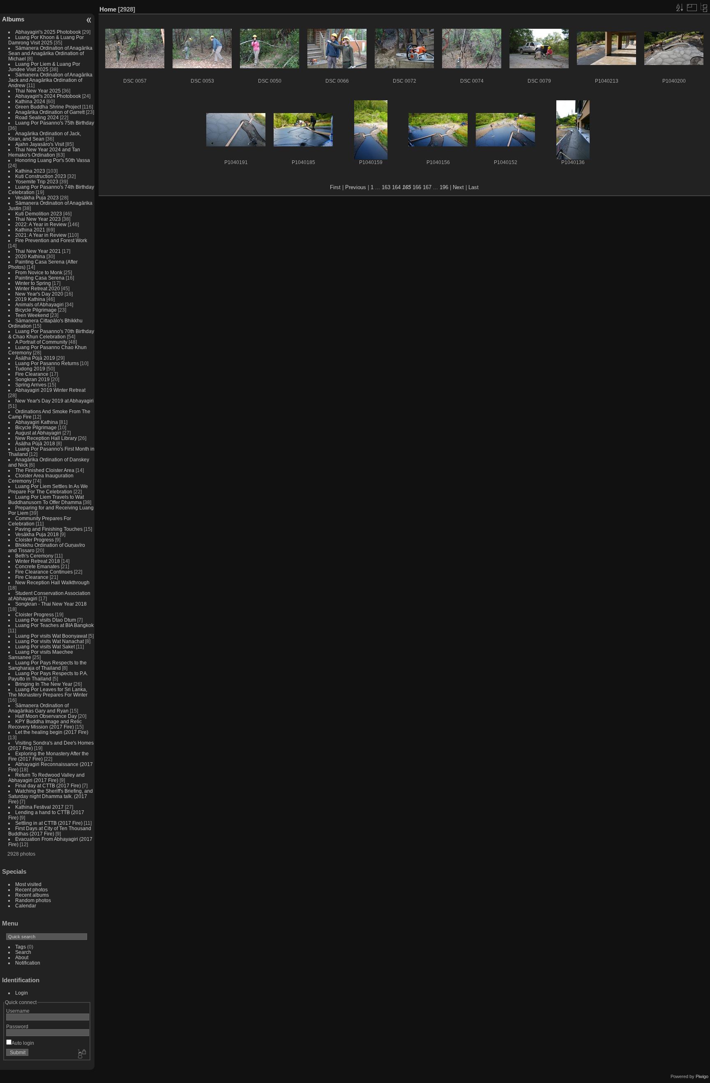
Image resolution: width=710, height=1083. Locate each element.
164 (396, 187)
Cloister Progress (34, 539)
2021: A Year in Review (41, 235)
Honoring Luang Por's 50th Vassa (52, 160)
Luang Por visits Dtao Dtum (45, 619)
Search (23, 952)
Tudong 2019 (30, 368)
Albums (13, 19)
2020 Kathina (30, 256)
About (21, 957)
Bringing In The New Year (43, 684)
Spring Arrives (30, 384)
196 (444, 187)
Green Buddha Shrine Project (48, 106)
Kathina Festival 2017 (39, 807)
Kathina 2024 (30, 101)
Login (21, 992)
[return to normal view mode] (703, 7)
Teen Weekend (32, 315)
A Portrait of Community (41, 342)
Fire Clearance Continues (44, 571)
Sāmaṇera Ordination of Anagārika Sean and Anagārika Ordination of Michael (50, 53)
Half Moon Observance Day (46, 716)
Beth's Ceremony (34, 555)
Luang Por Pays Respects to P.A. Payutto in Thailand (48, 676)
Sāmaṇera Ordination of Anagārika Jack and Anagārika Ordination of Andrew (50, 80)
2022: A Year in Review (41, 224)
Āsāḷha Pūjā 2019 (35, 358)
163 (386, 187)
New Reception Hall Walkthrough (52, 582)
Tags (20, 946)
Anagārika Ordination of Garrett (50, 112)
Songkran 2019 (32, 379)
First (335, 187)
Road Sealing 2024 (37, 117)
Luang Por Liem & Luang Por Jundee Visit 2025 (44, 66)
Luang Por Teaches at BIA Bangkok (54, 625)
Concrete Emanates (37, 566)
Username (18, 1011)
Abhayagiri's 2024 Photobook (48, 96)
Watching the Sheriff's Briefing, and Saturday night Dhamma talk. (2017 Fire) (50, 796)
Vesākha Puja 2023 (37, 197)
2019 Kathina (30, 299)
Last (473, 187)
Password (17, 1026)
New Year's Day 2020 (39, 293)
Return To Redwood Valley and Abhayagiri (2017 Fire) (46, 777)
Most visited (28, 884)
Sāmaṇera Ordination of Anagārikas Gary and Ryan (38, 708)
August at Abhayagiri (38, 432)
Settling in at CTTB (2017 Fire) (49, 823)
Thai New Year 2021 (38, 251)
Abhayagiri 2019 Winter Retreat (50, 390)
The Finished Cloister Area (44, 470)
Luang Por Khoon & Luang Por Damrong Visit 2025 (46, 40)
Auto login (23, 1043)
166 (417, 187)
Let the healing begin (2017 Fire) (51, 732)
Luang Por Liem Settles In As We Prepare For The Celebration (48, 489)
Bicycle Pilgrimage (36, 309)
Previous (355, 187)
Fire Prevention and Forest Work (51, 240)
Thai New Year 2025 (38, 90)
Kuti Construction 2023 (40, 176)
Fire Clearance (31, 374)
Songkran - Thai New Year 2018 (51, 603)
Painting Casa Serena (40, 277)
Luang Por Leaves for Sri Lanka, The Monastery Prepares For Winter (48, 692)
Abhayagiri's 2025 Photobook (48, 32)
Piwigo (702, 1076)
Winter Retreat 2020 (37, 288)
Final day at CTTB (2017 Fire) (48, 785)
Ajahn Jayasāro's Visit (39, 144)
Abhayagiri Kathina (36, 422)
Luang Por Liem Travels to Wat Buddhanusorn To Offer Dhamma (46, 499)
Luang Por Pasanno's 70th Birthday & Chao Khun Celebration (51, 334)
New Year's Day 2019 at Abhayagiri (54, 400)
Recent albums (32, 895)
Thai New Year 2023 (38, 219)
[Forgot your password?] (81, 1054)
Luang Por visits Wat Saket (45, 646)
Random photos (33, 900)
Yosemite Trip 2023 (36, 181)
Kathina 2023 (30, 171)
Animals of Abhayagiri (39, 304)
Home (107, 9)
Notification (27, 962)
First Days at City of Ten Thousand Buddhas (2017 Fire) (49, 831)
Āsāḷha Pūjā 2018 (35, 443)
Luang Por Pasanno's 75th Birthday (54, 122)
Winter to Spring (33, 283)
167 (427, 187)
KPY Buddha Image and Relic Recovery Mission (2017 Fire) (45, 724)
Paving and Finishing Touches (49, 529)
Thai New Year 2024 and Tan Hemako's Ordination (44, 152)
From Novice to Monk (38, 272)
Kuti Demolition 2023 (38, 213)
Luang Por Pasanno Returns (47, 363)
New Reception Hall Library (46, 438)
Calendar (25, 905)
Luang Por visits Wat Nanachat (49, 641)
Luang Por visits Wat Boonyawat (51, 636)
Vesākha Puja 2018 (37, 534)
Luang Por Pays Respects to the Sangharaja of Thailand (47, 665)
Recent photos (31, 889)
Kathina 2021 (30, 229)
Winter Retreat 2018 (37, 561)
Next (458, 187)
